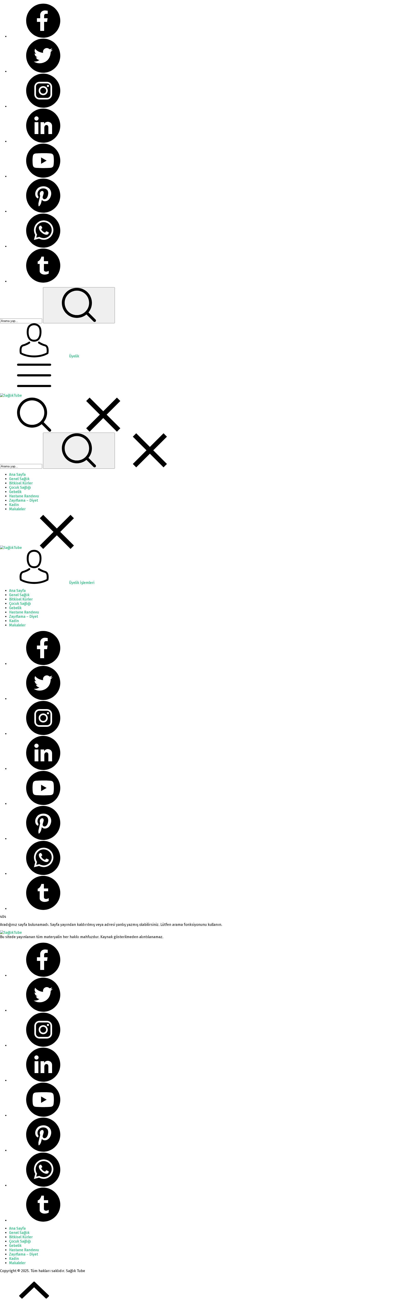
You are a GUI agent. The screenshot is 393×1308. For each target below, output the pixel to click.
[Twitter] (43, 71)
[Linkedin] (43, 141)
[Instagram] (43, 106)
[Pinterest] (43, 211)
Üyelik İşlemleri (81, 583)
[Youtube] (43, 176)
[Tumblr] (43, 281)
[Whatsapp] (43, 246)
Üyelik (74, 356)
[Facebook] (43, 36)
